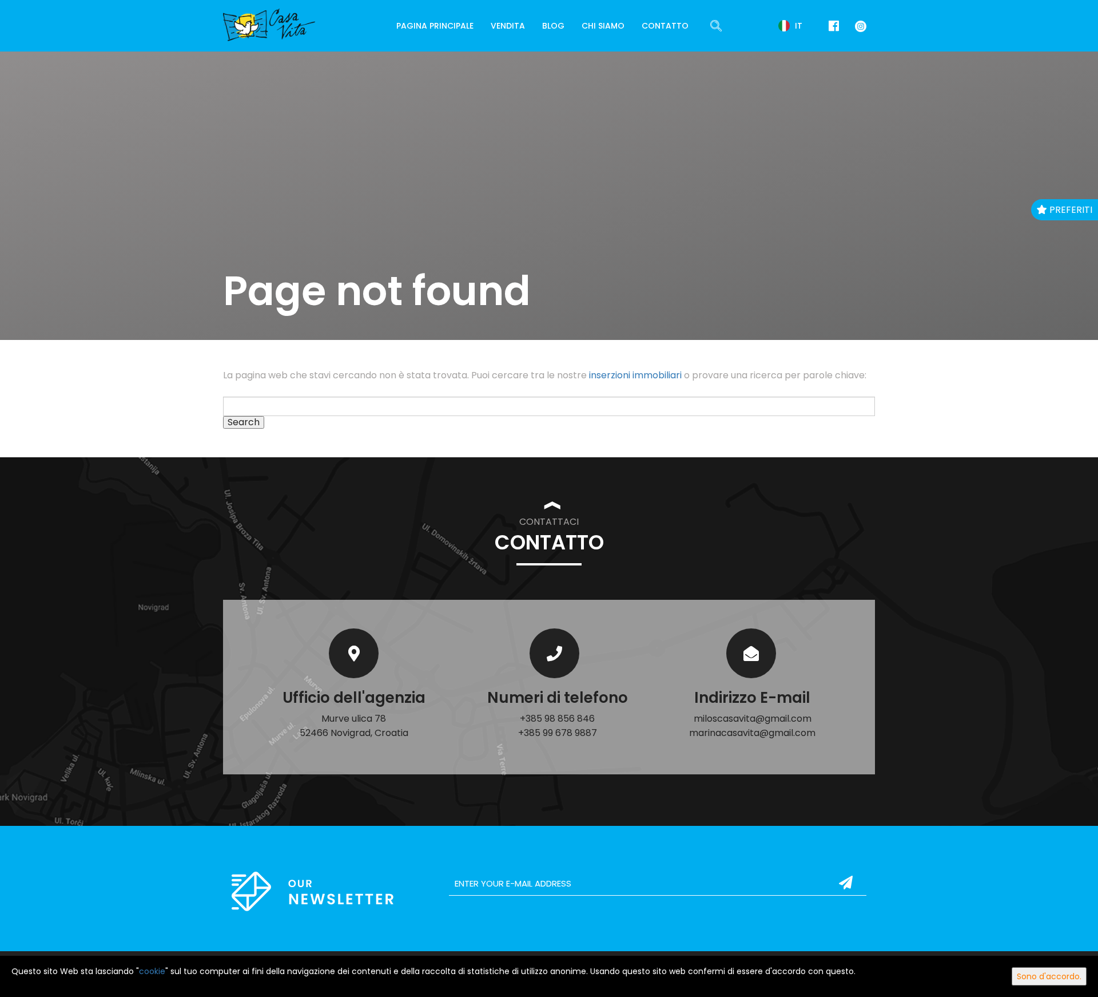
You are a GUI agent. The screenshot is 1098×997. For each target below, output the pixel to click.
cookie (152, 971)
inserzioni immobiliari (635, 375)
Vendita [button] (508, 25)
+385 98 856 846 (557, 718)
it (797, 25)
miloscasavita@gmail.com (752, 718)
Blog (553, 25)
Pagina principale (435, 25)
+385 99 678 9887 (557, 732)
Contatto (665, 25)
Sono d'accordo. (1049, 976)
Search (244, 422)
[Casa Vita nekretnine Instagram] (858, 25)
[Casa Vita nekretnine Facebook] (834, 26)
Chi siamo (603, 25)
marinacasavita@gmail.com (752, 732)
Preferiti (1069, 209)
